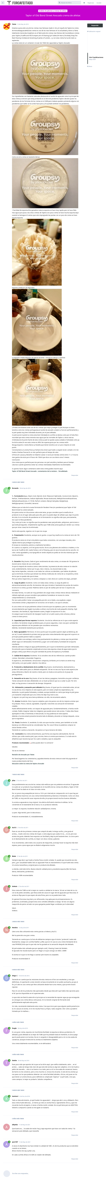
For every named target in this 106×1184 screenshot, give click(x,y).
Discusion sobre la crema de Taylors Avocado (28, 764)
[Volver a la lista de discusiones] (3, 3)
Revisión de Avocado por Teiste (23, 755)
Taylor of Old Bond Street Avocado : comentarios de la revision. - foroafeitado (39, 471)
